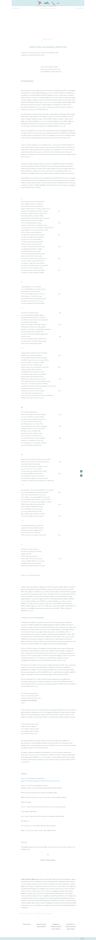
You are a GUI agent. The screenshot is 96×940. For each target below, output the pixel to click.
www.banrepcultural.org (34, 575)
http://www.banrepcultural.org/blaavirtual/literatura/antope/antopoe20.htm (40, 781)
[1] (53, 116)
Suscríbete (77, 938)
